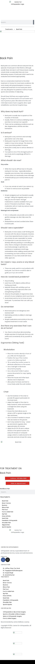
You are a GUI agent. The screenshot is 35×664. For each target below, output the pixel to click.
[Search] (33, 22)
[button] (17, 26)
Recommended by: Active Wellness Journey (15, 622)
